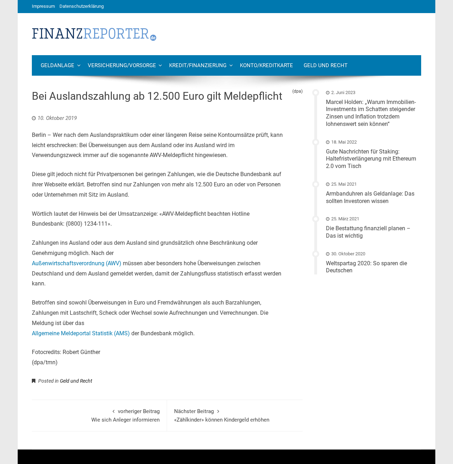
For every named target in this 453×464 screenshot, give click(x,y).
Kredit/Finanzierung (197, 65)
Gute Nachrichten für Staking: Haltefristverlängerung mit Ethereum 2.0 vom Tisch (371, 159)
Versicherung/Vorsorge (122, 65)
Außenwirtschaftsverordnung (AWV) (76, 263)
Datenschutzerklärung (81, 6)
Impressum (43, 6)
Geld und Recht (326, 65)
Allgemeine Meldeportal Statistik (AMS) (81, 333)
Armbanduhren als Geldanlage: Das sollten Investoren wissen (370, 197)
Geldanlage (57, 65)
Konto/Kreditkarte (266, 65)
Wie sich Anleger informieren (125, 415)
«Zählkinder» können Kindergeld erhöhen (221, 415)
